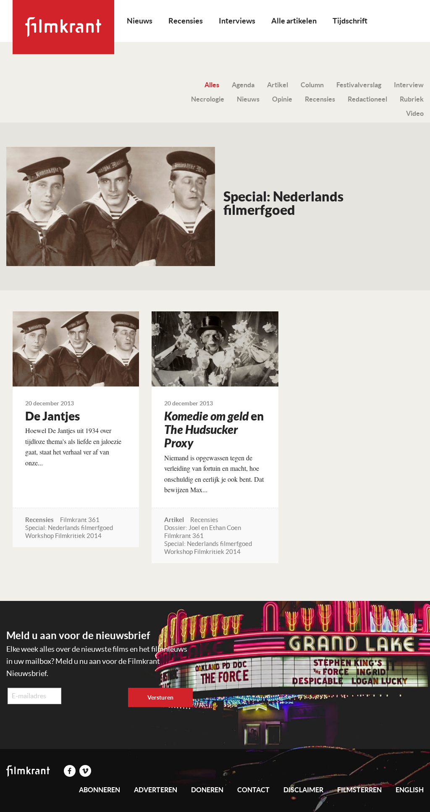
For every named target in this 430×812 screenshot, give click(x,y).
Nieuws (139, 20)
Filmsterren (359, 790)
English (410, 790)
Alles (212, 85)
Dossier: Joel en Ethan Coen (202, 528)
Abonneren (99, 790)
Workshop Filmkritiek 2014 (63, 536)
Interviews (237, 20)
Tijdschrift (350, 20)
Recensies (185, 20)
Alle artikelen (294, 20)
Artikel (277, 85)
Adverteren (155, 790)
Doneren (207, 790)
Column (312, 85)
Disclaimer (303, 790)
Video (415, 113)
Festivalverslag (358, 85)
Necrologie (207, 99)
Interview (409, 85)
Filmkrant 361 (80, 520)
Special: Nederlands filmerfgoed (69, 528)
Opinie (282, 99)
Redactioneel (367, 99)
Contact (253, 790)
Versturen (160, 697)
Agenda (243, 85)
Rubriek (412, 99)
